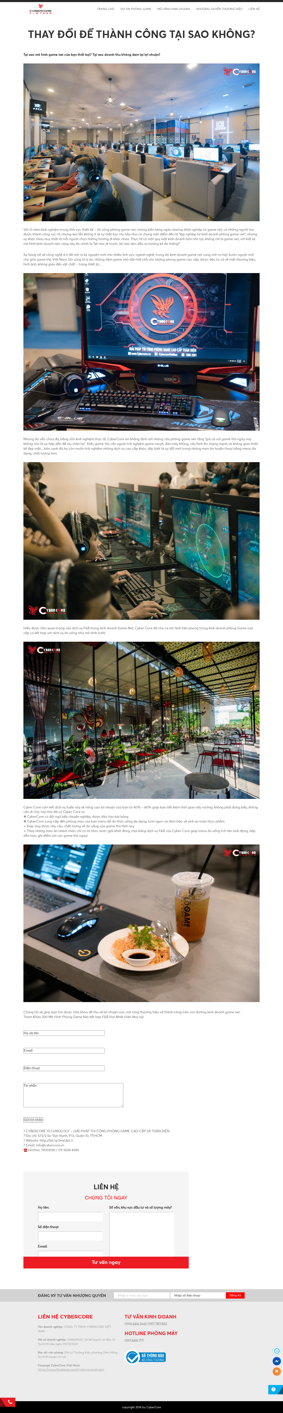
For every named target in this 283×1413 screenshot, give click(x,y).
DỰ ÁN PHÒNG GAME (136, 9)
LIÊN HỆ (254, 9)
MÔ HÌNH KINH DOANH (173, 9)
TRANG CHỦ (105, 9)
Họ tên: (43, 1207)
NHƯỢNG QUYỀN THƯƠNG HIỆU (219, 9)
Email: (42, 1246)
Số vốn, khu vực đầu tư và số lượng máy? (140, 1207)
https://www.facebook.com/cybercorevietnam (71, 1370)
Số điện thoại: (48, 1227)
